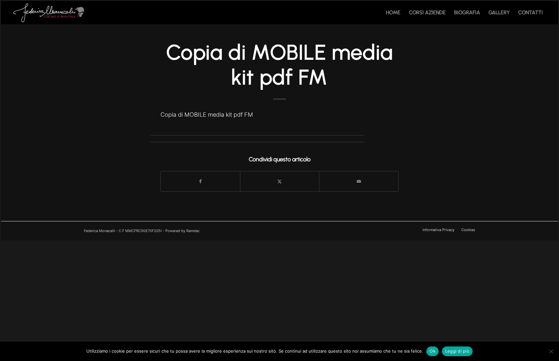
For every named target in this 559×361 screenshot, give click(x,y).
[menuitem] (393, 12)
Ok (432, 351)
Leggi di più (457, 351)
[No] (551, 351)
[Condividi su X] (279, 181)
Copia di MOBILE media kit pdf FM (206, 114)
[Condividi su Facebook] (200, 181)
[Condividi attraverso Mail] (358, 181)
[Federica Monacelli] (49, 12)
